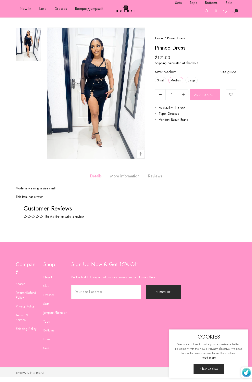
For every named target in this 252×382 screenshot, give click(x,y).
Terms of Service (22, 317)
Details (96, 176)
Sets (46, 304)
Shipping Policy (26, 329)
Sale (46, 348)
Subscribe (163, 292)
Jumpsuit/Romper (54, 312)
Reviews (155, 176)
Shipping (161, 63)
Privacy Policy (25, 306)
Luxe (46, 339)
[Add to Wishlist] (231, 94)
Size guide (228, 72)
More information (124, 176)
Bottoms (48, 330)
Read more (209, 357)
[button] (205, 11)
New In (48, 277)
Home (159, 38)
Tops (46, 321)
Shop (46, 286)
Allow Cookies (209, 369)
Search (20, 284)
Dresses (49, 295)
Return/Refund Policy (26, 295)
